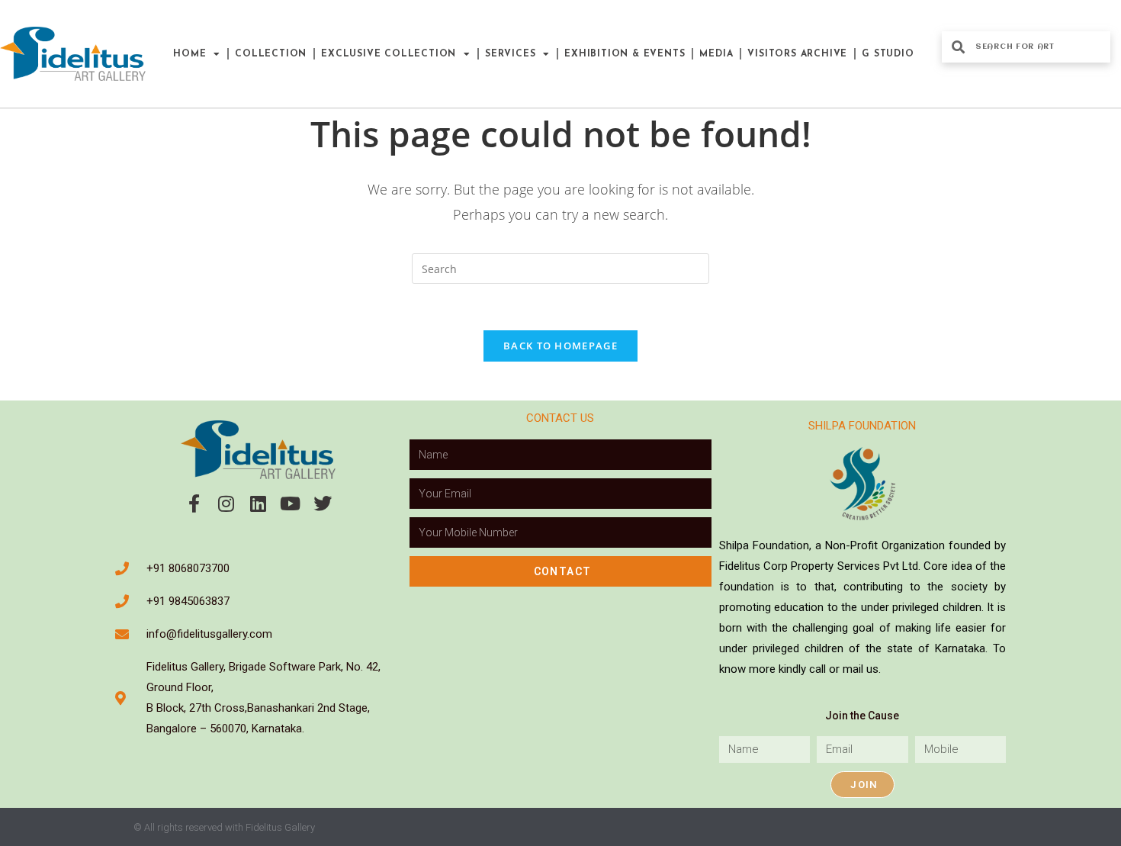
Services (510, 54)
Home (189, 54)
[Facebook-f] (194, 503)
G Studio (888, 54)
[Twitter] (322, 503)
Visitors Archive (797, 54)
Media (716, 54)
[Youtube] (290, 503)
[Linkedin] (258, 503)
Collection (271, 54)
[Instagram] (226, 503)
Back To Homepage (560, 345)
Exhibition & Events (624, 54)
